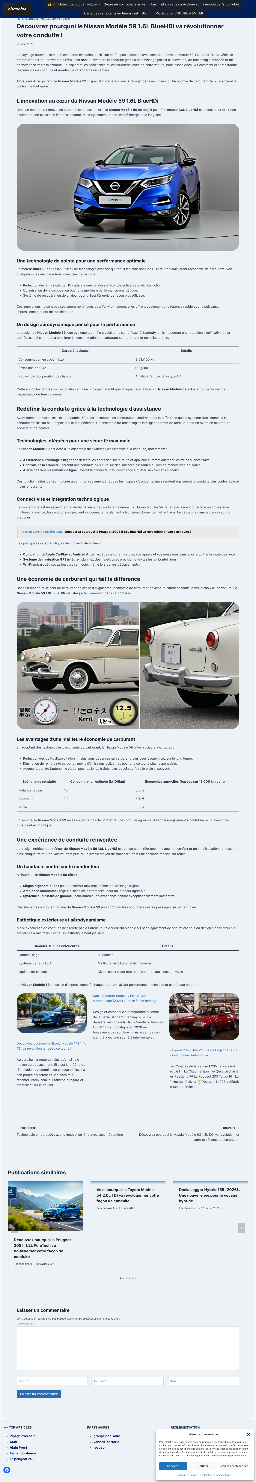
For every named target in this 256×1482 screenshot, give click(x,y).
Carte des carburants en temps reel (111, 13)
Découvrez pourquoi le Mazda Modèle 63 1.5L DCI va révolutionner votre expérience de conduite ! (189, 1134)
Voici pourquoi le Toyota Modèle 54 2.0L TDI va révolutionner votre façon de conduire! (128, 1195)
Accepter (173, 1466)
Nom (23, 1381)
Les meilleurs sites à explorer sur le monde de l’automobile (195, 4)
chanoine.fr (25, 1263)
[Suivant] (241, 1228)
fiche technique (28, 18)
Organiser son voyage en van (125, 4)
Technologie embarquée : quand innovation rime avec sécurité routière (70, 1131)
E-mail (100, 1381)
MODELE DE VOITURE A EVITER (179, 13)
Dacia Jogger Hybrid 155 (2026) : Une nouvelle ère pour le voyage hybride (209, 1195)
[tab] (120, 1278)
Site (173, 1381)
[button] (248, 1434)
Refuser (203, 1466)
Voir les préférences (234, 1466)
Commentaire (25, 1324)
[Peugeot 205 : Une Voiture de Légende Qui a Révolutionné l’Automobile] (204, 1016)
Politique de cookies (187, 1475)
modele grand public (55, 18)
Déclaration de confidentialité (215, 1475)
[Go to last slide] (14, 1228)
